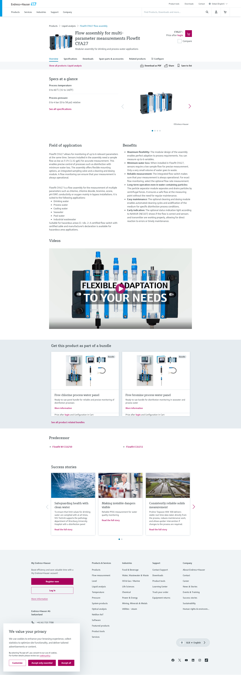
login (180, 35)
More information (63, 408)
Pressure (96, 597)
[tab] (55, 59)
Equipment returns (161, 597)
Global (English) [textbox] (218, 4)
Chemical (126, 592)
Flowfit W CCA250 (62, 446)
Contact (202, 4)
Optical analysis (99, 608)
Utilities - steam (129, 608)
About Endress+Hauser (194, 569)
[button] (52, 581)
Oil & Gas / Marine (131, 580)
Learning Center (160, 586)
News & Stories (190, 586)
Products (53, 25)
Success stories (190, 597)
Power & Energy (130, 597)
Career (186, 580)
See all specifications (60, 109)
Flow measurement (101, 575)
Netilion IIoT (97, 614)
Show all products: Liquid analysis (65, 65)
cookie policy (45, 655)
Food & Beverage (130, 569)
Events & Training (191, 592)
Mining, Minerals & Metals (134, 603)
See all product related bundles (68, 422)
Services (96, 636)
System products (100, 603)
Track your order (160, 592)
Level (94, 580)
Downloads (189, 4)
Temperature (98, 592)
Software (96, 620)
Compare (187, 41)
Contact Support (160, 569)
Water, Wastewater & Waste (135, 575)
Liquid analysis (69, 25)
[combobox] (220, 3)
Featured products (100, 625)
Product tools (174, 4)
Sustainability (189, 603)
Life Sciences (128, 586)
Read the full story (63, 529)
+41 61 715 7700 (45, 622)
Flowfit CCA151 (134, 446)
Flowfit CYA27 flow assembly (93, 25)
